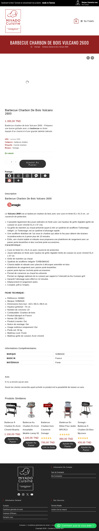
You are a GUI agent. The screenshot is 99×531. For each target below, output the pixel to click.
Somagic (16, 148)
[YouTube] (31, 494)
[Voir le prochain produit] (92, 58)
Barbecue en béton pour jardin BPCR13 (67, 426)
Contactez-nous (8, 517)
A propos (6, 505)
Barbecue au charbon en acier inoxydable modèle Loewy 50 (31, 427)
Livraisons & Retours (9, 513)
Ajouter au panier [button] (13, 440)
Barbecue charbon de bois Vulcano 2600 (55, 46)
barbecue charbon (21, 142)
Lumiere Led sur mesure (59, 509)
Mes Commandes (56, 476)
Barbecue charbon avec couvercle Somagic (47, 427)
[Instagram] (27, 176)
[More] (18, 180)
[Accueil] (31, 46)
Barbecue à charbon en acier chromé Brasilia (12, 426)
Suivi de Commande (57, 472)
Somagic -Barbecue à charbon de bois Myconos (86, 427)
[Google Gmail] (9, 180)
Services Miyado (56, 505)
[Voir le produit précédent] (88, 58)
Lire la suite (49, 447)
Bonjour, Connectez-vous (90, 2)
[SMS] (36, 176)
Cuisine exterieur (20, 145)
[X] (27, 494)
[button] (75, 525)
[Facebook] (9, 176)
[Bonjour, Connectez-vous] (78, 3)
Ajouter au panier (32, 164)
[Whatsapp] (18, 176)
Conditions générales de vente (13, 509)
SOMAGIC (60, 354)
